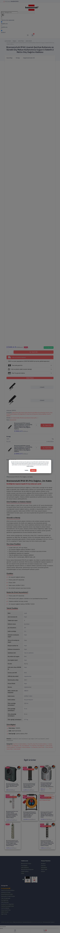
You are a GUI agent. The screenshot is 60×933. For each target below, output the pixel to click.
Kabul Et (33, 470)
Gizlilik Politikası (30, 466)
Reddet (26, 470)
